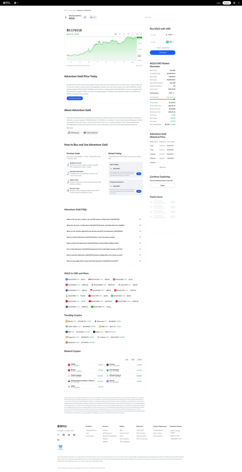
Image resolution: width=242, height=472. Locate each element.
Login (218, 3)
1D (115, 34)
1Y (132, 34)
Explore (162, 185)
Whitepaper (75, 133)
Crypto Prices (72, 10)
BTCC (65, 10)
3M (128, 34)
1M (124, 34)
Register (227, 3)
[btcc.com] (7, 3)
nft (127, 359)
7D (119, 34)
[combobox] (171, 93)
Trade (138, 173)
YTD (137, 34)
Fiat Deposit (162, 52)
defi (133, 359)
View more (162, 167)
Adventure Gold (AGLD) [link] (84, 10)
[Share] (85, 17)
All (141, 34)
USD (91, 17)
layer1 (139, 359)
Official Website (92, 133)
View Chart (138, 65)
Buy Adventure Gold (75, 98)
